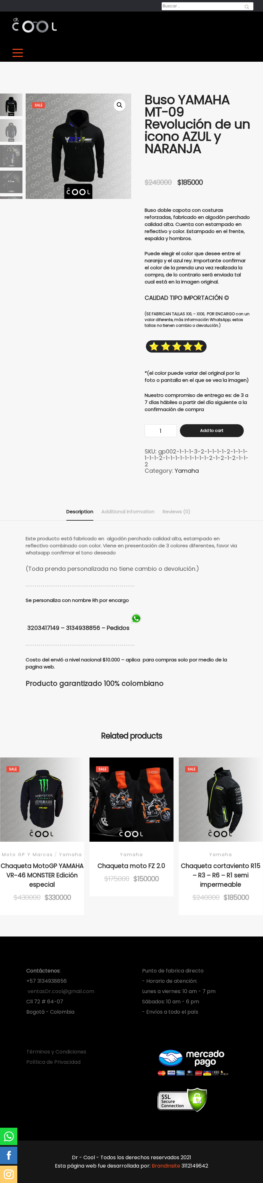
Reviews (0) (177, 511)
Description (79, 511)
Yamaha (187, 471)
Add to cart (211, 430)
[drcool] (34, 25)
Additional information (128, 511)
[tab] (79, 512)
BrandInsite (166, 1166)
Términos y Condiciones (56, 1051)
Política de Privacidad (53, 1062)
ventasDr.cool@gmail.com (60, 991)
